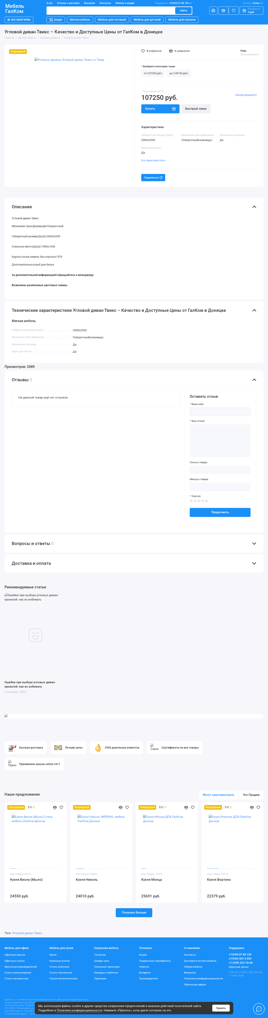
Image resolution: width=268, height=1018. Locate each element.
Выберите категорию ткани (159, 66)
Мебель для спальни (181, 19)
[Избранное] (234, 10)
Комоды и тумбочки (106, 972)
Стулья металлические (63, 978)
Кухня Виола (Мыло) (26, 880)
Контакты (105, 3)
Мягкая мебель (80, 19)
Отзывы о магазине (68, 3)
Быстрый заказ (196, 108)
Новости (144, 966)
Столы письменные (16, 978)
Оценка (196, 496)
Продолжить (220, 512)
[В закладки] (61, 807)
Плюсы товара (198, 462)
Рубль (251, 3)
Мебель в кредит (125, 3)
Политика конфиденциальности (79, 1010)
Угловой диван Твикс (27, 933)
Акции (58, 19)
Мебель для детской (147, 19)
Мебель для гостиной (112, 19)
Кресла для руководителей (21, 966)
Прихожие (100, 978)
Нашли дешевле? (246, 94)
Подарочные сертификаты (155, 960)
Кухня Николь (87, 880)
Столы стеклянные (60, 972)
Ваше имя (197, 404)
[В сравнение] (55, 807)
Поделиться (151, 177)
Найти (183, 10)
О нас (49, 3)
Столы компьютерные (18, 972)
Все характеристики (153, 160)
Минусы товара (199, 479)
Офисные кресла (15, 954)
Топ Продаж (251, 795)
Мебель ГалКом (14, 9)
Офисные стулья (15, 960)
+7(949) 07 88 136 (172, 3)
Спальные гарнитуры (107, 966)
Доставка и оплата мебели (200, 960)
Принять (221, 1008)
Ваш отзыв (197, 420)
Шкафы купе (101, 960)
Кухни (53, 954)
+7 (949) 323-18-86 (241, 962)
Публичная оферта (195, 984)
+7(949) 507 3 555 (240, 958)
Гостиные (100, 954)
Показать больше (134, 912)
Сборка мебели (193, 966)
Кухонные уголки (59, 960)
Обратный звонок (239, 967)
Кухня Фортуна (219, 880)
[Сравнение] (223, 10)
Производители (148, 978)
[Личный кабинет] (213, 10)
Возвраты (145, 972)
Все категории (20, 19)
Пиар (243, 50)
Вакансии (89, 3)
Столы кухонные (59, 966)
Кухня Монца (151, 880)
